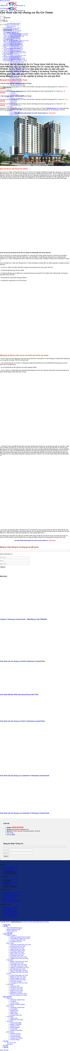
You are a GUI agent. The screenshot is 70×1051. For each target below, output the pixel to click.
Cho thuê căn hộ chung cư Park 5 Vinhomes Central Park (22, 661)
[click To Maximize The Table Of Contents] (2, 18)
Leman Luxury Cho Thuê (17, 940)
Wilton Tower (14, 1013)
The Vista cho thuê (16, 981)
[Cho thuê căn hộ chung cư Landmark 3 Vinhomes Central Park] (33, 772)
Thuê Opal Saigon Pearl (17, 951)
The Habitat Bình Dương (13, 23)
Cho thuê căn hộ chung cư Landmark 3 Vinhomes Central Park (24, 775)
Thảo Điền (10, 960)
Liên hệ (5, 1047)
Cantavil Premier (15, 1036)
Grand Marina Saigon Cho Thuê (20, 938)
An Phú (9, 974)
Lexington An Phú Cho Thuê (18, 983)
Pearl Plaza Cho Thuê (16, 47)
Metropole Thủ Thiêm (16, 1019)
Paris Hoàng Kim (11, 26)
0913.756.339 (4, 1050)
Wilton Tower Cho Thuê (17, 954)
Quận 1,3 (9, 90)
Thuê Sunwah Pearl (9, 897)
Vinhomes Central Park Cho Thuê (19, 40)
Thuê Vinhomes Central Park (12, 892)
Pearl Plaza (13, 102)
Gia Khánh (3, 8)
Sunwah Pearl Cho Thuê (17, 946)
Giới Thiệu (10, 833)
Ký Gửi (5, 1045)
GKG (13, 834)
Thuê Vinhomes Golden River (12, 895)
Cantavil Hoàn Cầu (15, 105)
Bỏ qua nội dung (5, 0)
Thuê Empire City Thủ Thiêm (12, 900)
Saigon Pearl (13, 101)
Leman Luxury (14, 94)
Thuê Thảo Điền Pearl (10, 910)
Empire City (13, 1018)
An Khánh (9, 110)
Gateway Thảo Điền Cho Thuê (18, 61)
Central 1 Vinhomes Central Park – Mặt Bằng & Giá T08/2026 (23, 619)
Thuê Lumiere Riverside (10, 912)
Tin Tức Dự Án (11, 1042)
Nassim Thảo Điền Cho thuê (18, 970)
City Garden (14, 1009)
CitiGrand (10, 932)
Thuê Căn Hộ (7, 934)
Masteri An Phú (14, 114)
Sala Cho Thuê (14, 986)
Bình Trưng (10, 1032)
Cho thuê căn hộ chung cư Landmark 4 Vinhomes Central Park (24, 813)
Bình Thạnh (10, 97)
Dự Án (5, 21)
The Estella (13, 1029)
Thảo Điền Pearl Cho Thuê (18, 964)
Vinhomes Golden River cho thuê (20, 937)
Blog (9, 8)
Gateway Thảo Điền (16, 1030)
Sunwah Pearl (7, 885)
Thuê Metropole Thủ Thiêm (11, 901)
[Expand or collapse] (0, 21)
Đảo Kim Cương (15, 1033)
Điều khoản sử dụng (42, 922)
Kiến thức (10, 1044)
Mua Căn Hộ (7, 87)
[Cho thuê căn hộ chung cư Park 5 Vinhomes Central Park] (16, 658)
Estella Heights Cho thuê (17, 978)
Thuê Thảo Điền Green (10, 916)
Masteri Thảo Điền (15, 1024)
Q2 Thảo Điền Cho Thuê (17, 62)
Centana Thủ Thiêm (16, 1038)
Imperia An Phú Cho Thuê (18, 980)
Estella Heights (14, 1027)
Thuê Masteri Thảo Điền (10, 907)
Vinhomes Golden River (10, 882)
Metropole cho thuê (16, 992)
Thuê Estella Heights (9, 915)
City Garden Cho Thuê (17, 947)
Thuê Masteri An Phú (9, 908)
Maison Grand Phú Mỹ (13, 25)
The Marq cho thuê (16, 941)
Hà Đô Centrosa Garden (17, 1004)
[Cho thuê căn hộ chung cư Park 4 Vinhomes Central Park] (19, 718)
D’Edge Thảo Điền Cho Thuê (19, 972)
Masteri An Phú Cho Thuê (18, 977)
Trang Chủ (6, 17)
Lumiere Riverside (15, 112)
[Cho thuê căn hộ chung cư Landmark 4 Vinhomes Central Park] (14, 810)
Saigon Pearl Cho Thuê (17, 949)
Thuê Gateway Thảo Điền (11, 913)
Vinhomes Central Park (16, 98)
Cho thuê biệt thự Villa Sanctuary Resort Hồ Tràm (19, 694)
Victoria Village (14, 1039)
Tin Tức (5, 1041)
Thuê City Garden (8, 898)
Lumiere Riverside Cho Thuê (19, 975)
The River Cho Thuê (15, 78)
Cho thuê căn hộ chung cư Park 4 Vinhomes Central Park (22, 721)
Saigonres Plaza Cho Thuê (18, 957)
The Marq (13, 93)
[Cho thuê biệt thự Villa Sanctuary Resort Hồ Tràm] (23, 691)
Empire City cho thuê (16, 81)
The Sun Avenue (15, 1035)
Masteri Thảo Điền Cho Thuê (18, 55)
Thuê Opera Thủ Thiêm (10, 894)
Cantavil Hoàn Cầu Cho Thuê (18, 52)
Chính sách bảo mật (29, 922)
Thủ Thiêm (10, 106)
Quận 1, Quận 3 (11, 935)
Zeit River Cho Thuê (16, 989)
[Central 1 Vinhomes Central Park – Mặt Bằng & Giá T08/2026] (17, 616)
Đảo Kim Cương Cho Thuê (18, 993)
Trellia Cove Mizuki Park (10, 867)
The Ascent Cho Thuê (16, 963)
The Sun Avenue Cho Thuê (17, 85)
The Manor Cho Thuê (16, 50)
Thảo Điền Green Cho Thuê (18, 966)
